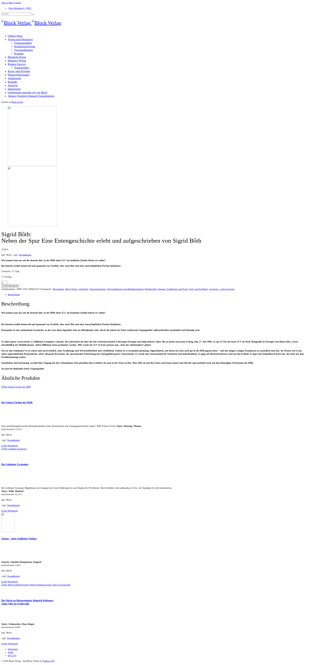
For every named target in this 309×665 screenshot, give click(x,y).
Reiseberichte (151, 289)
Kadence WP (49, 661)
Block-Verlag (17, 102)
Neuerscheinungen (97, 289)
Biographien (58, 289)
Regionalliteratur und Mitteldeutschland (125, 289)
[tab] (158, 294)
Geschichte (83, 289)
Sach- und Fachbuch (198, 289)
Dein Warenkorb (20, 8)
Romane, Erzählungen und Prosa (173, 289)
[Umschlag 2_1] (32, 225)
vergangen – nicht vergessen (221, 289)
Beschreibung (14, 294)
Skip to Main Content (11, 3)
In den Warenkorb (10, 286)
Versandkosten (25, 255)
